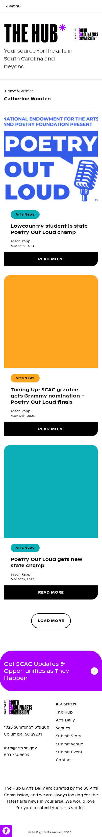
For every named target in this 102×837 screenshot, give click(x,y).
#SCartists (66, 704)
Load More (51, 620)
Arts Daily (65, 720)
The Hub (64, 712)
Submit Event (69, 752)
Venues (63, 728)
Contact (64, 760)
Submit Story (68, 736)
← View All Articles (19, 91)
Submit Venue (69, 744)
